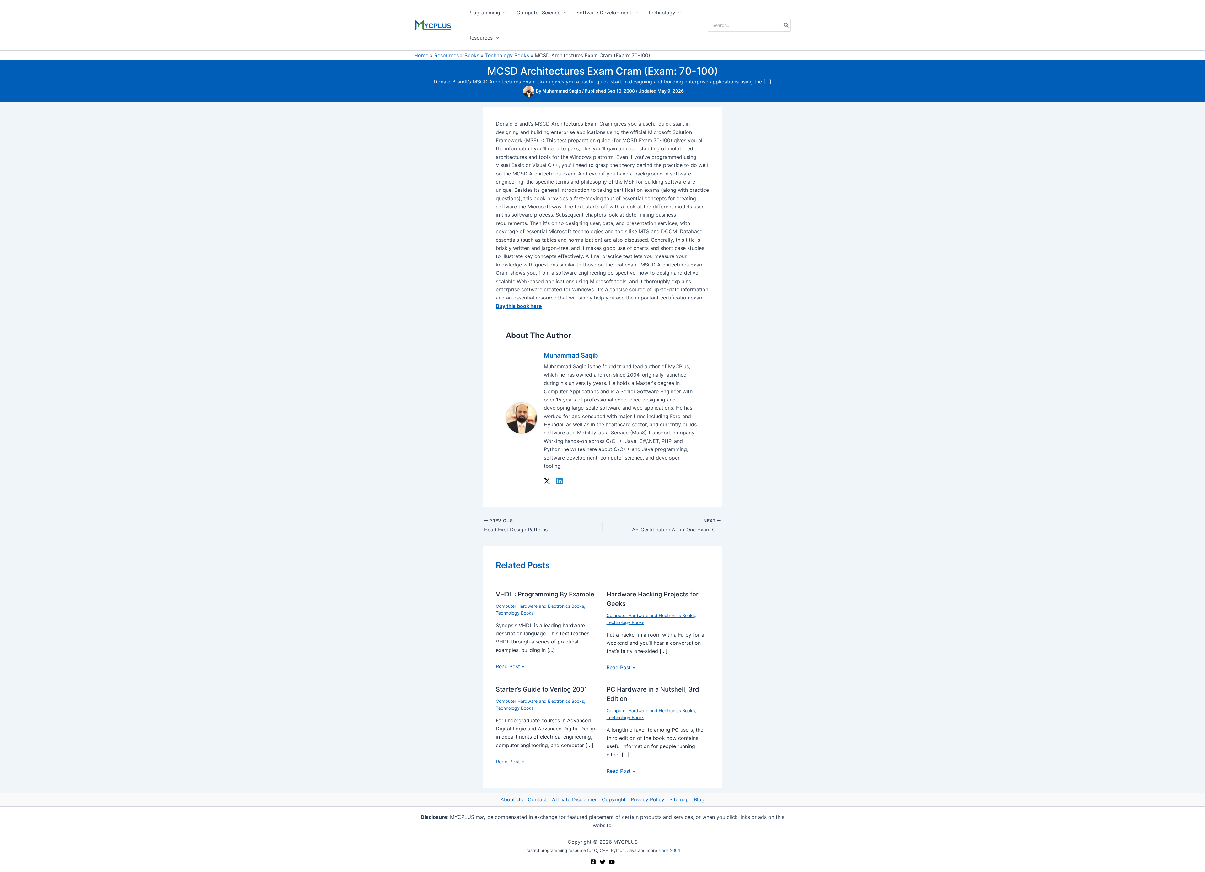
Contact (537, 799)
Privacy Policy (647, 799)
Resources (480, 38)
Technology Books (514, 613)
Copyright (614, 799)
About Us (512, 799)
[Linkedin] (559, 480)
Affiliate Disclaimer (574, 799)
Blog (699, 799)
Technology (661, 12)
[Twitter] (602, 862)
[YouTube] (612, 862)
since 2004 (669, 850)
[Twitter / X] (547, 480)
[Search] (786, 25)
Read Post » (510, 666)
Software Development (603, 12)
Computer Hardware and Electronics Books (540, 606)
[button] (503, 12)
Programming (484, 12)
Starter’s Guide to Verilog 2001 (541, 689)
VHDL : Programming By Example (545, 594)
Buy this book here (519, 306)
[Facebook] (593, 862)
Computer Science (538, 12)
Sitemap (679, 799)
